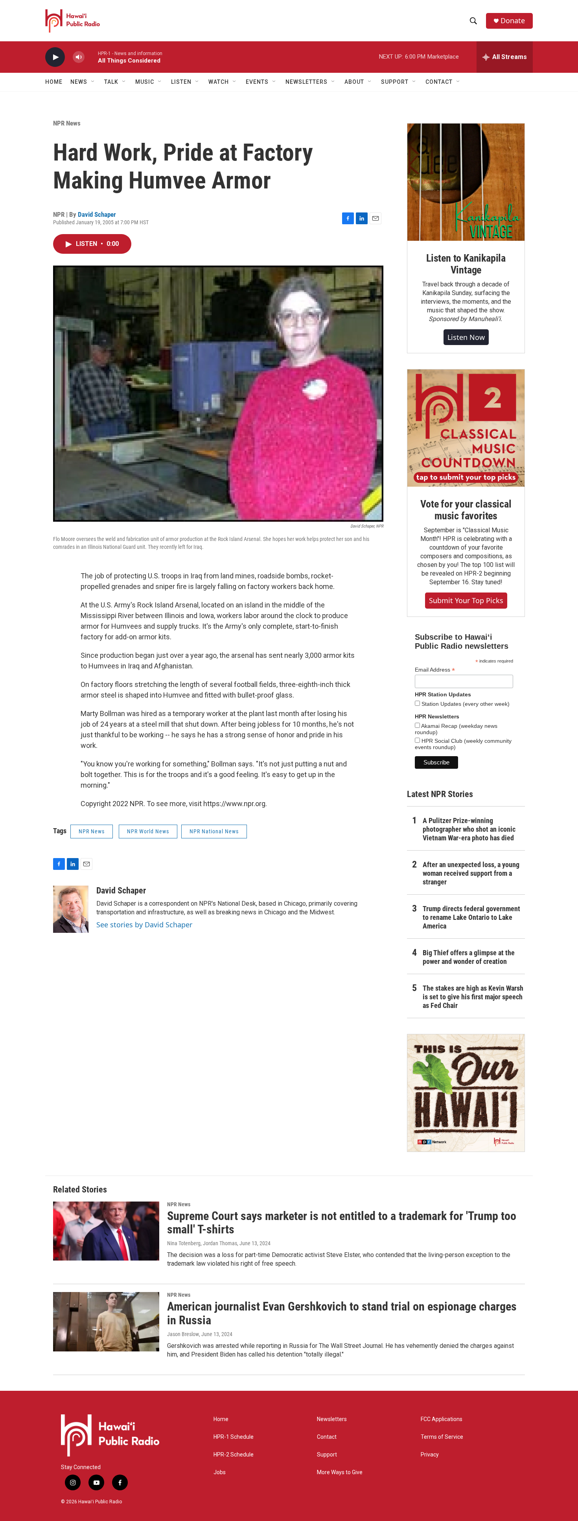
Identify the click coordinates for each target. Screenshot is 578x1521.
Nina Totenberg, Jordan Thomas (202, 1243)
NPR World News (148, 831)
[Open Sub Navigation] (93, 82)
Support (327, 1455)
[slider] (91, 57)
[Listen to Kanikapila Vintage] (466, 182)
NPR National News (214, 831)
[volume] (78, 57)
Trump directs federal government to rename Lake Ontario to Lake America (471, 917)
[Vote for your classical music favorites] (466, 428)
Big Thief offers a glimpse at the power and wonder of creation (469, 957)
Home (54, 82)
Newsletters (332, 1419)
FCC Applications (441, 1419)
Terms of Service (442, 1437)
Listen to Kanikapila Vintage (466, 264)
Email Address (435, 670)
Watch (218, 82)
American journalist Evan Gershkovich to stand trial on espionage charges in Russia (342, 1313)
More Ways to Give (340, 1472)
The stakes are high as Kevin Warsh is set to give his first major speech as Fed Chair (473, 997)
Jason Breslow (183, 1334)
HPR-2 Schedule (234, 1455)
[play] (55, 57)
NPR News (67, 123)
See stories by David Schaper (144, 924)
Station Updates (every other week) (465, 704)
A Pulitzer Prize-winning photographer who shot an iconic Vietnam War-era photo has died (469, 829)
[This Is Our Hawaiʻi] (466, 1093)
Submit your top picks (466, 600)
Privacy (430, 1455)
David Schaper (97, 214)
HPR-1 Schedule (234, 1437)
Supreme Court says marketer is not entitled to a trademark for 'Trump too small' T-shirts (341, 1223)
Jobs (220, 1472)
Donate (513, 21)
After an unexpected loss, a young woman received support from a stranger (471, 873)
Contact (327, 1437)
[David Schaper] (70, 909)
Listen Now (466, 337)
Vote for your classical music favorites (465, 510)
